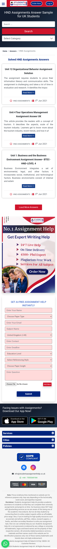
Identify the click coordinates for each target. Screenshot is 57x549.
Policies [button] (7, 446)
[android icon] (42, 421)
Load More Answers (28, 207)
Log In (49, 3)
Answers (13, 51)
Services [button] (7, 433)
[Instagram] (33, 467)
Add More (47, 384)
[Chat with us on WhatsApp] (5, 544)
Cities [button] (6, 440)
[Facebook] (24, 467)
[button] (3, 3)
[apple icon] (15, 421)
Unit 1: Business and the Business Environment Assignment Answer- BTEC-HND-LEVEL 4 (29, 159)
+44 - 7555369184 (29, 478)
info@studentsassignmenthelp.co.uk (30, 474)
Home (5, 51)
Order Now (36, 3)
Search (28, 31)
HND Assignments (21, 101)
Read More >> (28, 92)
